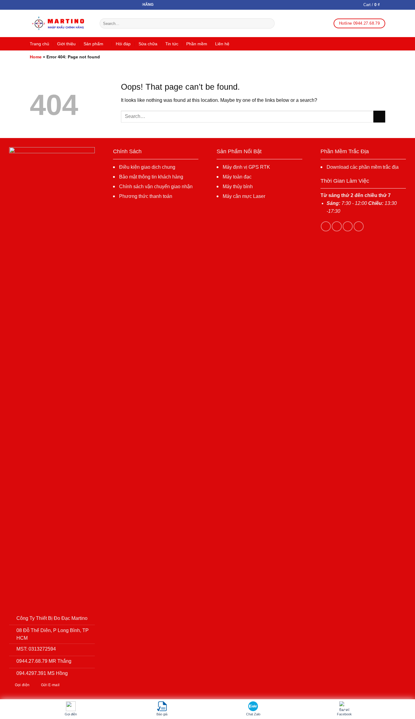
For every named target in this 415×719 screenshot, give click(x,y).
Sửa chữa (148, 43)
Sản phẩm (93, 43)
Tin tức (171, 43)
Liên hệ (222, 43)
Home (36, 56)
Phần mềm (196, 43)
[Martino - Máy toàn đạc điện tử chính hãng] (60, 24)
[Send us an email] (359, 226)
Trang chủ (39, 43)
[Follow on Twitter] (348, 226)
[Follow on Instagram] (337, 226)
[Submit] (269, 23)
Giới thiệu (66, 43)
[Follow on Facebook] (326, 226)
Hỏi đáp (123, 43)
